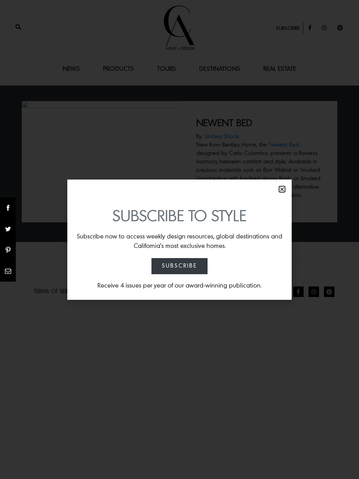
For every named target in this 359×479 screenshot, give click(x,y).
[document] (179, 239)
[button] (282, 189)
